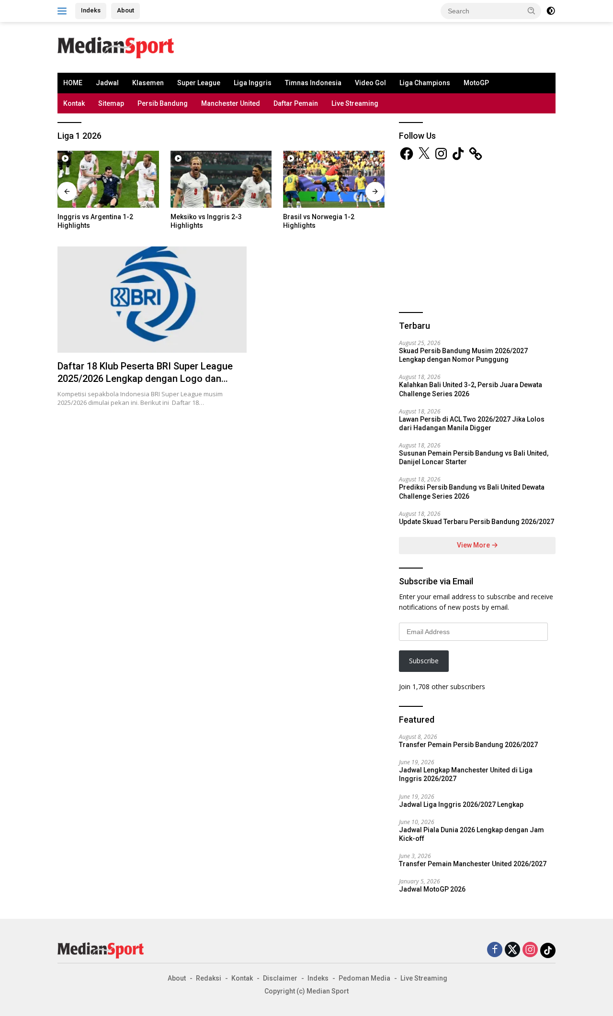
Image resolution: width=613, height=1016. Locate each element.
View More (474, 545)
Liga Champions (424, 83)
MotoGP (476, 83)
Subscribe (424, 660)
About (125, 10)
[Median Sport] (115, 46)
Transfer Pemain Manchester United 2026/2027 (472, 864)
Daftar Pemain (295, 103)
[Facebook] (494, 950)
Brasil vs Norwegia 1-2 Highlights (318, 221)
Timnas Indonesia (313, 83)
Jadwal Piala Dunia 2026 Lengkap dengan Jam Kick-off (471, 834)
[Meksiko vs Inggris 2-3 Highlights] (221, 179)
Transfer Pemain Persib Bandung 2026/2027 (468, 744)
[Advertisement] (319, 46)
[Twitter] (512, 950)
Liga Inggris (253, 83)
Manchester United (230, 103)
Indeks (91, 10)
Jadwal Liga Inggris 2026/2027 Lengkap (461, 804)
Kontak (74, 103)
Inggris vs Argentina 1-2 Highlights (95, 221)
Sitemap (111, 103)
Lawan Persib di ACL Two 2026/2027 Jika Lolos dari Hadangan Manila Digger (472, 423)
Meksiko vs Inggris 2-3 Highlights (206, 221)
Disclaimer (280, 978)
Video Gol (370, 83)
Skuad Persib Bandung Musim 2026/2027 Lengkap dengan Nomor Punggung (463, 355)
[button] (531, 10)
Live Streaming (354, 103)
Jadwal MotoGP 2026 (432, 889)
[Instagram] (530, 950)
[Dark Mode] (551, 11)
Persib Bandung (162, 103)
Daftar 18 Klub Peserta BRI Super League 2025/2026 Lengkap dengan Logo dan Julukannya (145, 378)
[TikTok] (548, 950)
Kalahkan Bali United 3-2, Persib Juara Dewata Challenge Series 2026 (470, 389)
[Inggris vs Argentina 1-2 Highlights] (108, 179)
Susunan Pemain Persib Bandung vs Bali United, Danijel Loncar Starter (473, 457)
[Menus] (63, 11)
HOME (72, 83)
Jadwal (107, 83)
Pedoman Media (364, 978)
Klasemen (148, 83)
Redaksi (208, 978)
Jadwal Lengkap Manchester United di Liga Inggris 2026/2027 (466, 774)
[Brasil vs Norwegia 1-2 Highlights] (334, 179)
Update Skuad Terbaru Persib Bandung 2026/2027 (476, 521)
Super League (198, 83)
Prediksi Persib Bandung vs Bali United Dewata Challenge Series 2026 (472, 491)
